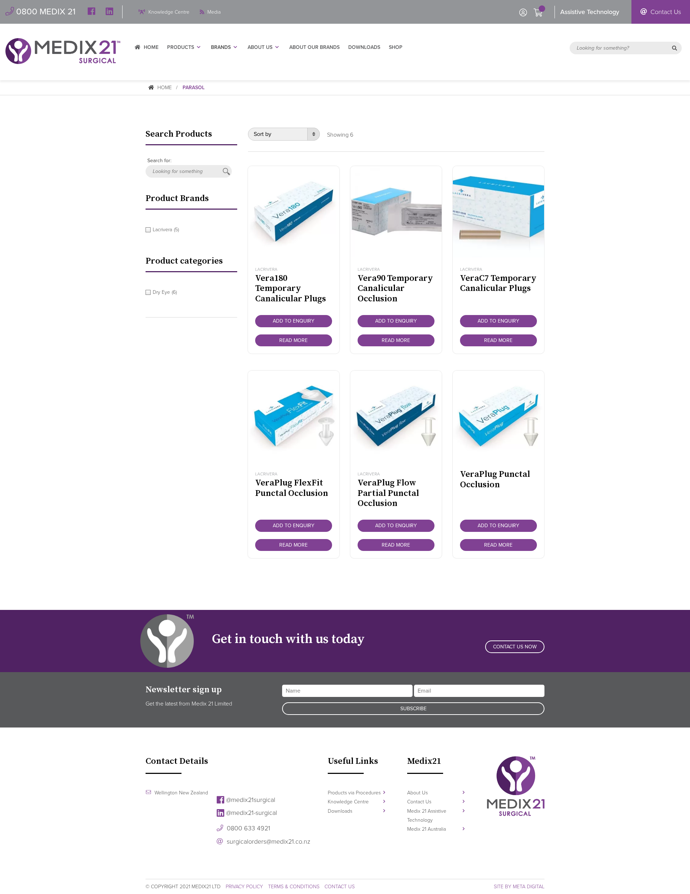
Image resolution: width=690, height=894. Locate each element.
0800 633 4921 (247, 828)
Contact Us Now (515, 647)
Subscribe (413, 709)
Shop (395, 47)
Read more (293, 340)
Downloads (364, 47)
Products (180, 47)
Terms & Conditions (293, 887)
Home (150, 47)
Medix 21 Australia (426, 829)
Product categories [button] (184, 261)
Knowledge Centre (168, 12)
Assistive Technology (589, 12)
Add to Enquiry (293, 321)
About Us (260, 47)
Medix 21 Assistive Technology (426, 815)
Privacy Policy (244, 887)
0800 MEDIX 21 (44, 11)
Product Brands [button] (177, 198)
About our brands (314, 47)
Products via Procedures (354, 793)
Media (213, 12)
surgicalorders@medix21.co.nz (267, 841)
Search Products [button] (179, 134)
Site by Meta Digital (519, 887)
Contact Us (665, 12)
